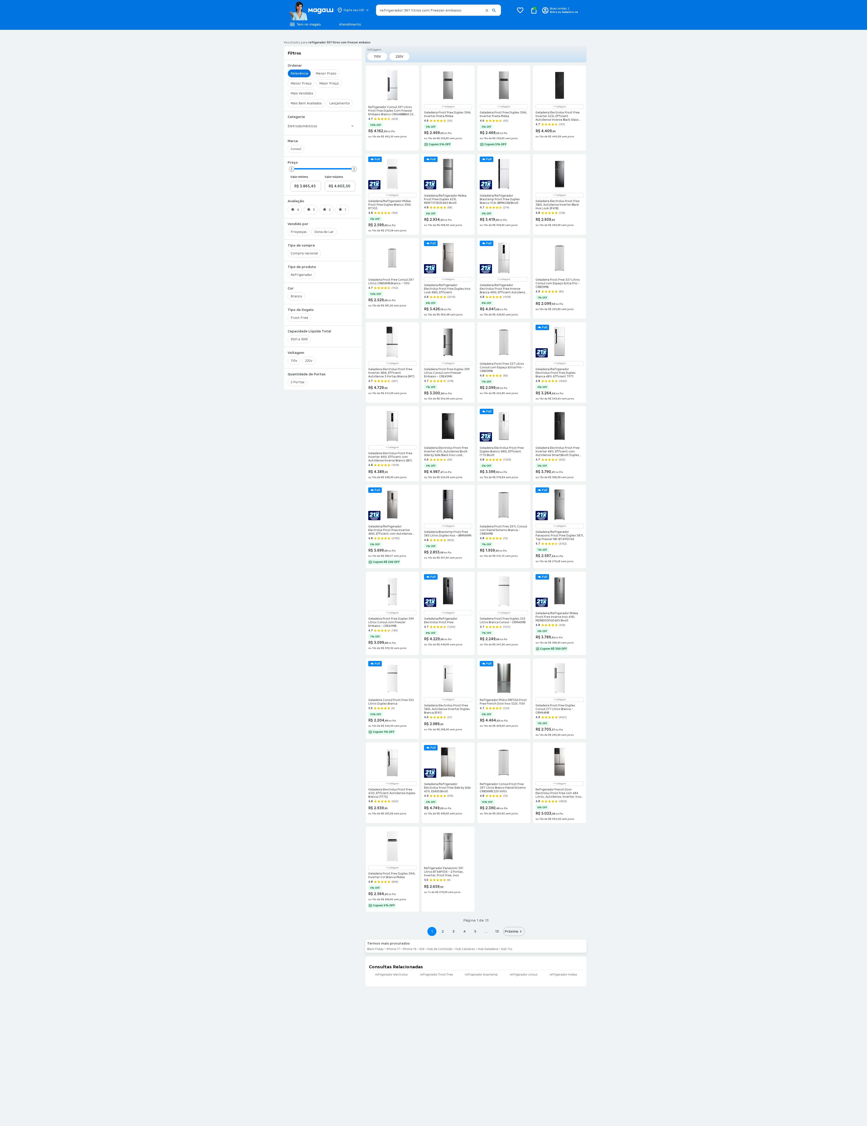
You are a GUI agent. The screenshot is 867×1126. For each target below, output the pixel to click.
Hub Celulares (465, 949)
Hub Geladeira (488, 949)
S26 (421, 949)
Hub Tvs (506, 949)
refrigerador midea (563, 974)
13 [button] (497, 931)
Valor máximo (334, 177)
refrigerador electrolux (391, 974)
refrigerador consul (523, 974)
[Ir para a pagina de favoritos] (520, 10)
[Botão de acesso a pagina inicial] (311, 10)
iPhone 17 (393, 949)
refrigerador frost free (436, 974)
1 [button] (432, 931)
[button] (487, 10)
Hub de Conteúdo (439, 949)
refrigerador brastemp (481, 974)
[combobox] (438, 10)
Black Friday (375, 949)
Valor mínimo (299, 177)
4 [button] (464, 931)
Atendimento (350, 24)
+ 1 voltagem (448, 107)
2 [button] (443, 931)
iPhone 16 (409, 949)
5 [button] (475, 931)
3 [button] (453, 931)
